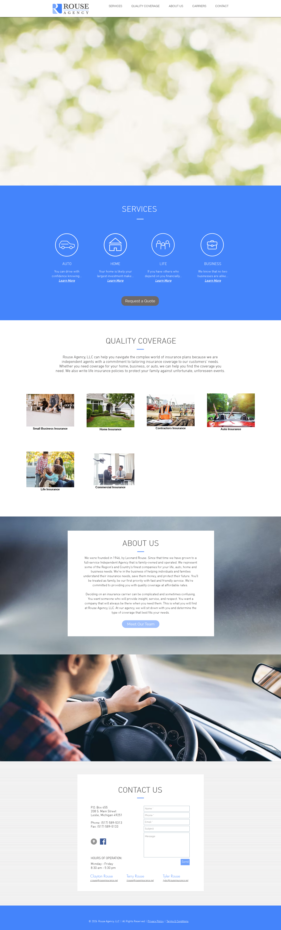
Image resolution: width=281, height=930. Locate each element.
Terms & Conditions (177, 921)
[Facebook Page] (103, 841)
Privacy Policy (156, 921)
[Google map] (94, 841)
